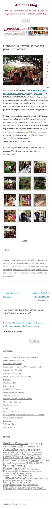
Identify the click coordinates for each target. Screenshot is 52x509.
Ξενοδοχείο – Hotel (10, 405)
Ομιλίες (6, 408)
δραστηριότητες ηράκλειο (12, 485)
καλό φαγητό (37, 489)
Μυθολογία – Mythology (12, 402)
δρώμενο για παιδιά (30, 485)
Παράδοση (28, 473)
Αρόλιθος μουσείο (29, 449)
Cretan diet (21, 443)
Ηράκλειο (6, 380)
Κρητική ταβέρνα (33, 469)
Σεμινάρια (7, 421)
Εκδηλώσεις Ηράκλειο (11, 455)
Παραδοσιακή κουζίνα (12, 476)
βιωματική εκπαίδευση (13, 480)
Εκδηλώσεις (36, 452)
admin (11, 276)
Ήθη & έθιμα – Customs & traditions (17, 376)
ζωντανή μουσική (9, 489)
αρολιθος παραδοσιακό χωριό (37, 478)
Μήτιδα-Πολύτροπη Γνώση (13, 392)
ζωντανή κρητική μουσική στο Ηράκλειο (29, 487)
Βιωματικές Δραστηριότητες (17, 452)
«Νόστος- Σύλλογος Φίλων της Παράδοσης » (20, 357)
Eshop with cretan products (13, 361)
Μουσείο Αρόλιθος (9, 474)
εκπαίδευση (8, 487)
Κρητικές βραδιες (35, 462)
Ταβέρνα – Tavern (10, 424)
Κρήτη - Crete (43, 460)
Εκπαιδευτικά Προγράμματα (24, 270)
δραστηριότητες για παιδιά (16, 482)
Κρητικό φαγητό (11, 471)
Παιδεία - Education (10, 266)
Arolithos (9, 443)
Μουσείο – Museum (10, 396)
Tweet (24, 241)
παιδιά (44, 489)
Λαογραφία (24, 471)
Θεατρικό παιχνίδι (22, 460)
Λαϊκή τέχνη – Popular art (13, 389)
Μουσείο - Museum (39, 263)
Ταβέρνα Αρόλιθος (14, 477)
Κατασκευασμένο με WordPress (14, 504)
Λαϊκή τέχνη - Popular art (21, 263)
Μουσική (20, 473)
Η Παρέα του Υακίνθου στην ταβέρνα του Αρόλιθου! (39, 296)
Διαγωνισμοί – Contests (12, 370)
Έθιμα (38, 446)
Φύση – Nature (9, 427)
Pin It (7, 250)
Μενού (26, 20)
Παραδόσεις (27, 475)
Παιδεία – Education (11, 411)
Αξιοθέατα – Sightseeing (12, 364)
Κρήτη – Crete (8, 386)
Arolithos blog (26, 5)
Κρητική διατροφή (15, 465)
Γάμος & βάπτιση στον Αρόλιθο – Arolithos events (22, 367)
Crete (20, 445)
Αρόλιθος (31, 266)
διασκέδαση (28, 480)
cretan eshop (36, 443)
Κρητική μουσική (14, 468)
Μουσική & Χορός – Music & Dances (17, 399)
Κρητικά (6, 463)
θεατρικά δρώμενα (24, 489)
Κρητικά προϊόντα (17, 463)
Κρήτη (34, 460)
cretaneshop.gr (9, 446)
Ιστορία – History (9, 383)
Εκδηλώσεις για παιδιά (31, 455)
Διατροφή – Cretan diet (12, 373)
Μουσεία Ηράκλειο (36, 471)
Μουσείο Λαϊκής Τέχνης (16, 273)
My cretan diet (29, 446)
